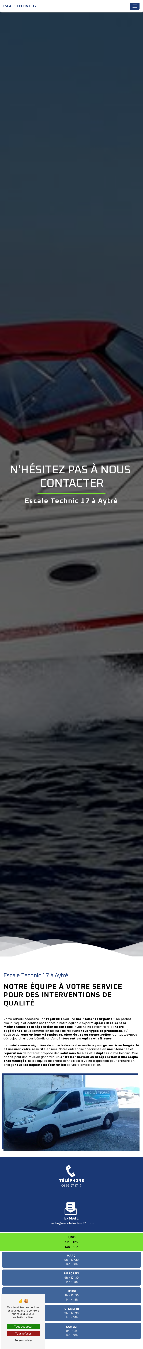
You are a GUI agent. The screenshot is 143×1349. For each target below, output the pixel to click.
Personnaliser (23, 1340)
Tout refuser (23, 1333)
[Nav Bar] (135, 6)
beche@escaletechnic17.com (72, 1223)
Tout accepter (23, 1326)
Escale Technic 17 (19, 6)
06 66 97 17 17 (71, 1186)
